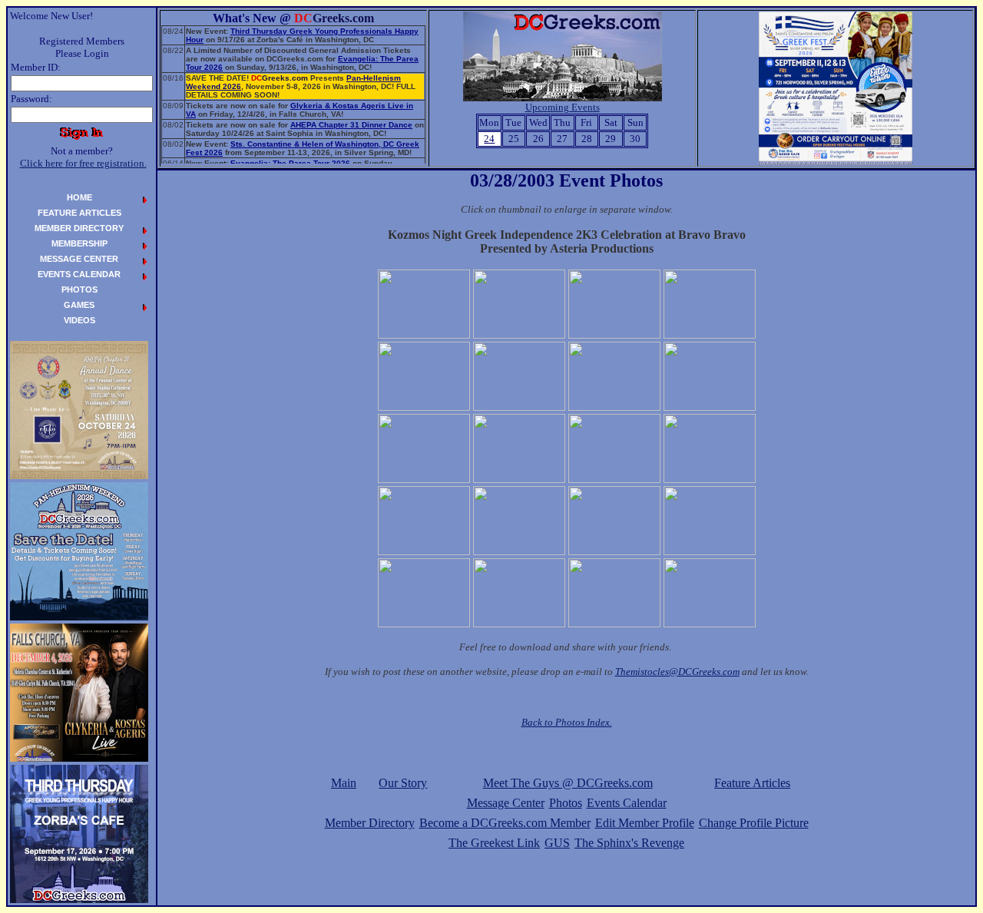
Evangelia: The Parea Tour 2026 (290, 163)
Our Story (403, 782)
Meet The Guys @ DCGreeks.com (568, 782)
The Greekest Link (494, 842)
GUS (557, 842)
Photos (565, 802)
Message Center (505, 802)
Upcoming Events (562, 107)
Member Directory (370, 822)
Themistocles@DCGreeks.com (677, 671)
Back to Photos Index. (566, 722)
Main (343, 782)
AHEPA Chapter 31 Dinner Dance (351, 125)
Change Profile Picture (754, 822)
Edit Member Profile (644, 822)
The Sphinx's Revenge (629, 842)
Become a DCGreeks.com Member (505, 822)
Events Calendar (627, 802)
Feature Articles (752, 782)
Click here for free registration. (83, 163)
